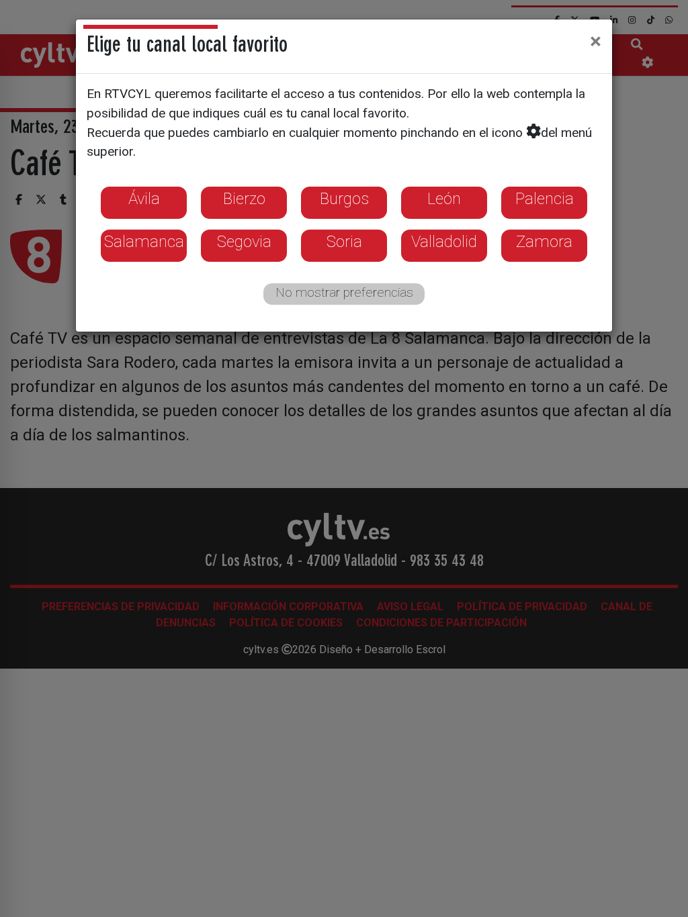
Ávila (144, 198)
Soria (344, 241)
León (444, 198)
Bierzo (244, 198)
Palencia (544, 198)
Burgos (344, 198)
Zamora (544, 241)
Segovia (244, 241)
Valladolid (444, 241)
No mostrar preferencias (344, 292)
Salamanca (144, 241)
